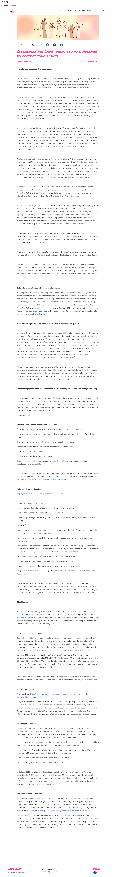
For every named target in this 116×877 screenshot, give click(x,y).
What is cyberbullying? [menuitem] (83, 10)
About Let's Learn (48, 869)
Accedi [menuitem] (102, 10)
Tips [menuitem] (95, 10)
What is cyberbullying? (50, 871)
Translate (14, 6)
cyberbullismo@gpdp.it (36, 314)
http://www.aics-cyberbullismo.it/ (53, 479)
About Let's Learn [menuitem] (65, 10)
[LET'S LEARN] (12, 11)
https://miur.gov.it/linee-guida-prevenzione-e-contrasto (41, 494)
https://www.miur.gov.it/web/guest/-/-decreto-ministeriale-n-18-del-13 (60, 650)
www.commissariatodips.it (63, 357)
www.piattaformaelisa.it (27, 617)
